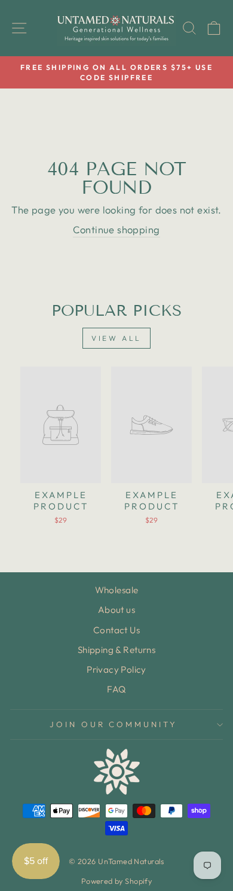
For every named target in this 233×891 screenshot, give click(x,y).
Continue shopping (116, 229)
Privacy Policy (116, 669)
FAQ (116, 689)
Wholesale (117, 590)
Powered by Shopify (116, 881)
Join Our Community (114, 724)
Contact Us (116, 630)
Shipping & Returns (116, 649)
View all (116, 338)
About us (116, 609)
